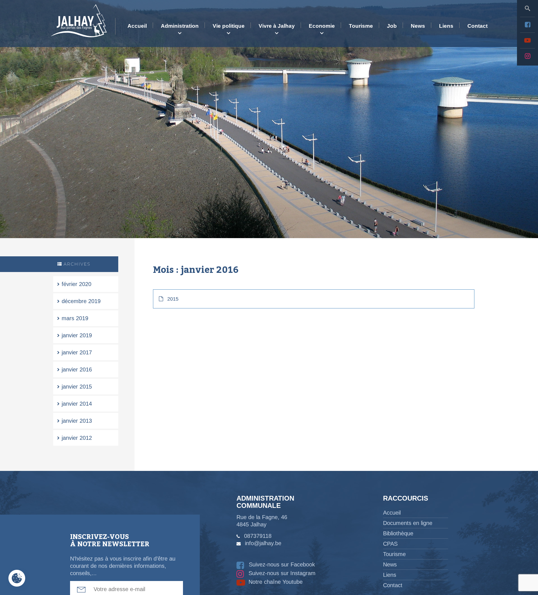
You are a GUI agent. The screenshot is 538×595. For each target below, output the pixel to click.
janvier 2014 (77, 404)
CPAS (390, 544)
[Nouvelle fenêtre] (527, 24)
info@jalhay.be (263, 543)
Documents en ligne (407, 523)
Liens (446, 26)
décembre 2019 (81, 301)
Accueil (137, 26)
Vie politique (229, 26)
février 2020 (76, 284)
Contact (477, 26)
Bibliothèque (398, 533)
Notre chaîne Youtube (275, 582)
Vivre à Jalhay (277, 26)
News (418, 26)
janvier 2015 (77, 387)
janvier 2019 (77, 335)
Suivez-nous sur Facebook (281, 564)
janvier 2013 (77, 421)
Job (392, 26)
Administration (180, 26)
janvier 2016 (77, 369)
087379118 (258, 536)
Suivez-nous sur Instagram (281, 573)
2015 (172, 299)
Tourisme (361, 26)
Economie (322, 26)
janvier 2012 (77, 438)
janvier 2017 (77, 352)
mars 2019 (75, 318)
